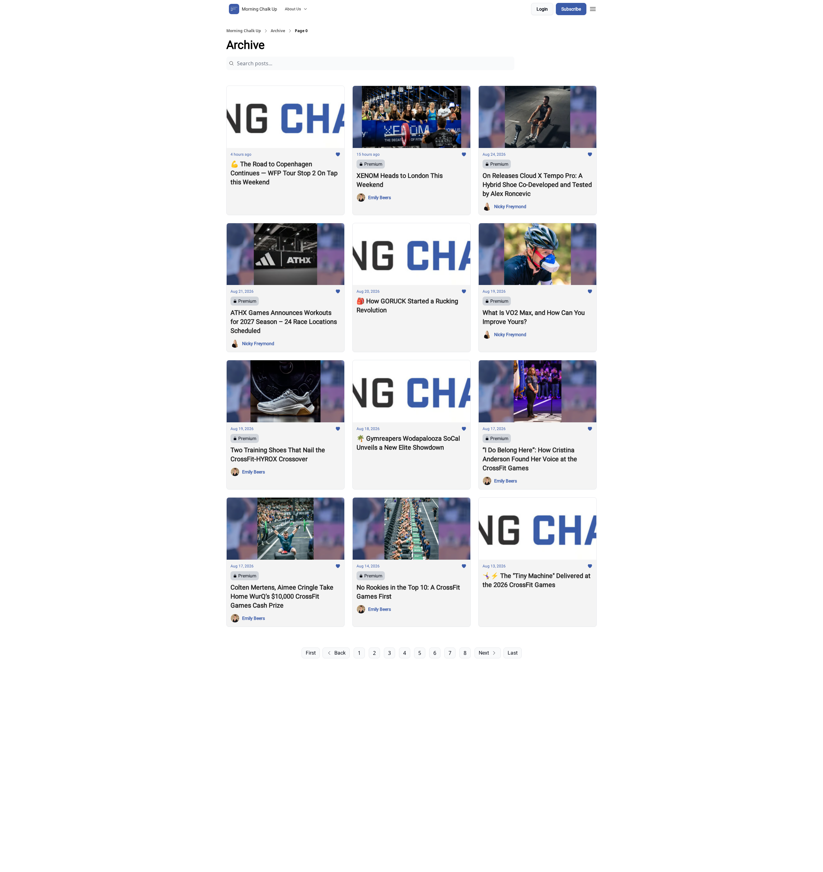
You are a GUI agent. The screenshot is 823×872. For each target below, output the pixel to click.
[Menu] (593, 8)
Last (513, 653)
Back (340, 653)
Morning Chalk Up (243, 30)
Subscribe (571, 9)
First (311, 653)
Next (484, 653)
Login (542, 9)
